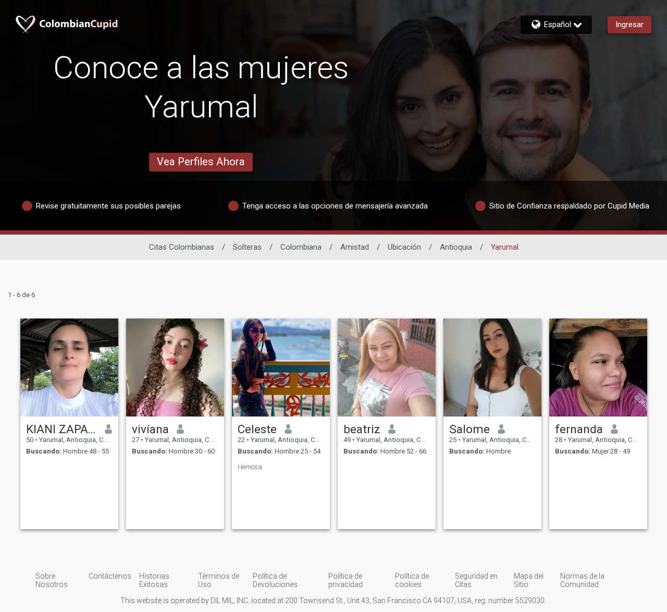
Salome (469, 429)
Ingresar (629, 24)
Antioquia (456, 247)
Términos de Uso (218, 580)
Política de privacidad (345, 580)
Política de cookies (412, 580)
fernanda (579, 429)
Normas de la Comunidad (582, 580)
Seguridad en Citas (476, 580)
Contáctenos (110, 576)
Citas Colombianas (181, 247)
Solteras (247, 247)
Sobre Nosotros (51, 580)
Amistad (354, 247)
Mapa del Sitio (529, 580)
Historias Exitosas (154, 580)
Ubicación (404, 247)
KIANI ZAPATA (61, 429)
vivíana (150, 429)
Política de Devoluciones (275, 580)
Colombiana (301, 247)
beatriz (361, 429)
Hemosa (250, 467)
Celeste (257, 429)
